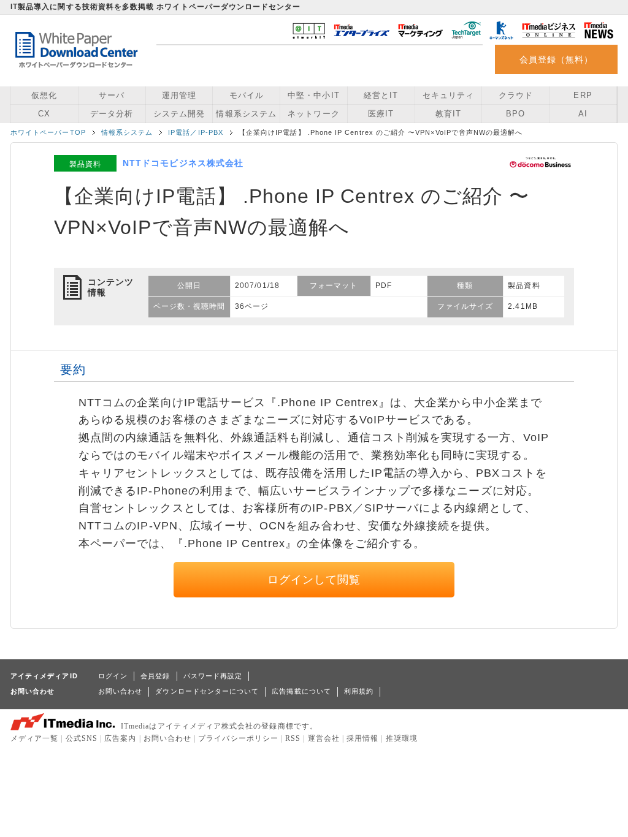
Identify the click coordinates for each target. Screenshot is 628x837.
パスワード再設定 (213, 676)
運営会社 (324, 738)
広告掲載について (301, 691)
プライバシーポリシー (238, 738)
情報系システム (246, 113)
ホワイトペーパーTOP (48, 132)
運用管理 (179, 95)
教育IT (448, 113)
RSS (293, 738)
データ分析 (111, 113)
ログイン (113, 676)
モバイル (246, 95)
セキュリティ (448, 95)
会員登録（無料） (556, 59)
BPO (515, 113)
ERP (582, 95)
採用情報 (362, 738)
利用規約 (358, 691)
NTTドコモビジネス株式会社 (183, 163)
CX (44, 113)
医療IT (381, 113)
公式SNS (82, 738)
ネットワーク (313, 113)
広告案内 (120, 738)
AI (583, 113)
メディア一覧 (34, 738)
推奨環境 (402, 738)
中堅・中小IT (313, 95)
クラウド (516, 95)
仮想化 (44, 95)
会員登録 (155, 676)
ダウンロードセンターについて (207, 691)
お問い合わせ (120, 691)
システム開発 (179, 113)
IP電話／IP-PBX (195, 132)
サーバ (111, 95)
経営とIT (381, 95)
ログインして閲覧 (314, 580)
